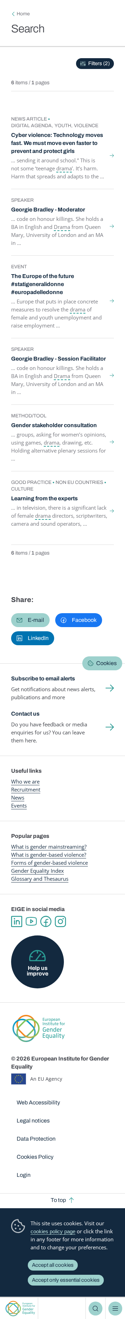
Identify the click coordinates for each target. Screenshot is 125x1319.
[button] (30, 620)
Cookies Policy (35, 1157)
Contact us (25, 714)
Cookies (106, 663)
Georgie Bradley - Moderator (48, 210)
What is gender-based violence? (48, 854)
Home (23, 13)
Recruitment (25, 789)
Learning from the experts (44, 498)
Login (24, 1175)
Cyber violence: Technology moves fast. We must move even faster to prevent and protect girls (57, 143)
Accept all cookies (53, 1265)
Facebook (45, 921)
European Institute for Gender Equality (20, 1308)
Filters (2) (99, 63)
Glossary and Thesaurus (39, 878)
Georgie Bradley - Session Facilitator (58, 359)
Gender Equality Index (37, 870)
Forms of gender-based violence (49, 862)
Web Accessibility (38, 1102)
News (17, 797)
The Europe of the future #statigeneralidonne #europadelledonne (42, 284)
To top (58, 1200)
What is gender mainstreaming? (48, 846)
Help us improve (37, 971)
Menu (115, 1309)
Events (19, 805)
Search (95, 1309)
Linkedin (16, 921)
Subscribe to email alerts (43, 678)
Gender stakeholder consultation (54, 425)
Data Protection (36, 1139)
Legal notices (33, 1121)
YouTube (31, 921)
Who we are (25, 781)
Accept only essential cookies (66, 1280)
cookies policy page (53, 1231)
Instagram (60, 921)
